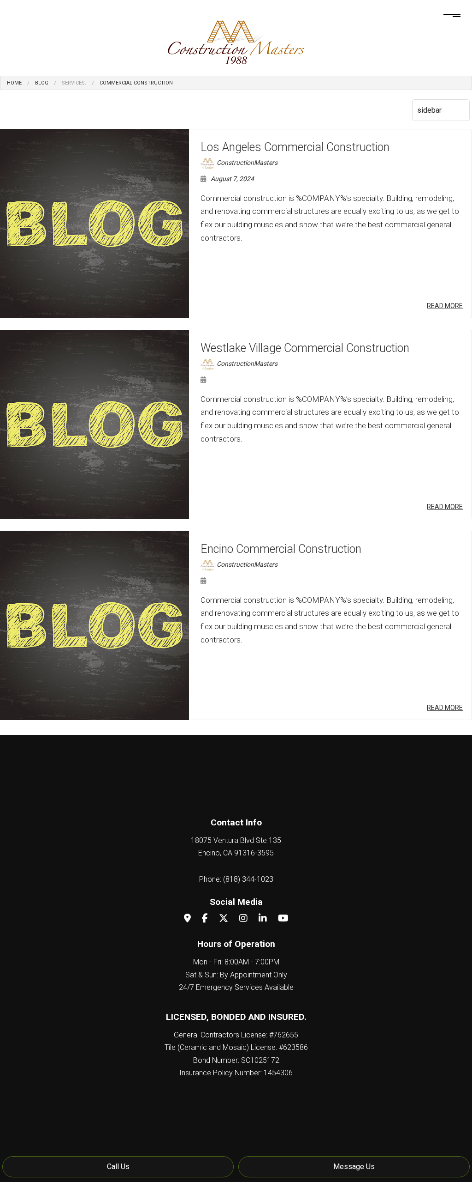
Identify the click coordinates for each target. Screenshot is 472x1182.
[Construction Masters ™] (236, 41)
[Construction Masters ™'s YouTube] (283, 919)
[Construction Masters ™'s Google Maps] (187, 919)
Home (14, 83)
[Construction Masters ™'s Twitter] (223, 919)
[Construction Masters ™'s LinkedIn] (262, 919)
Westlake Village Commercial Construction (305, 348)
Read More (445, 305)
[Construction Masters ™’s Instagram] (243, 919)
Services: (74, 83)
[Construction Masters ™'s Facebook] (204, 919)
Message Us (354, 1166)
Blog (41, 83)
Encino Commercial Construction (281, 549)
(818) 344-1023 (248, 879)
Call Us (118, 1166)
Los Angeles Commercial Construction (295, 147)
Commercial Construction (136, 83)
